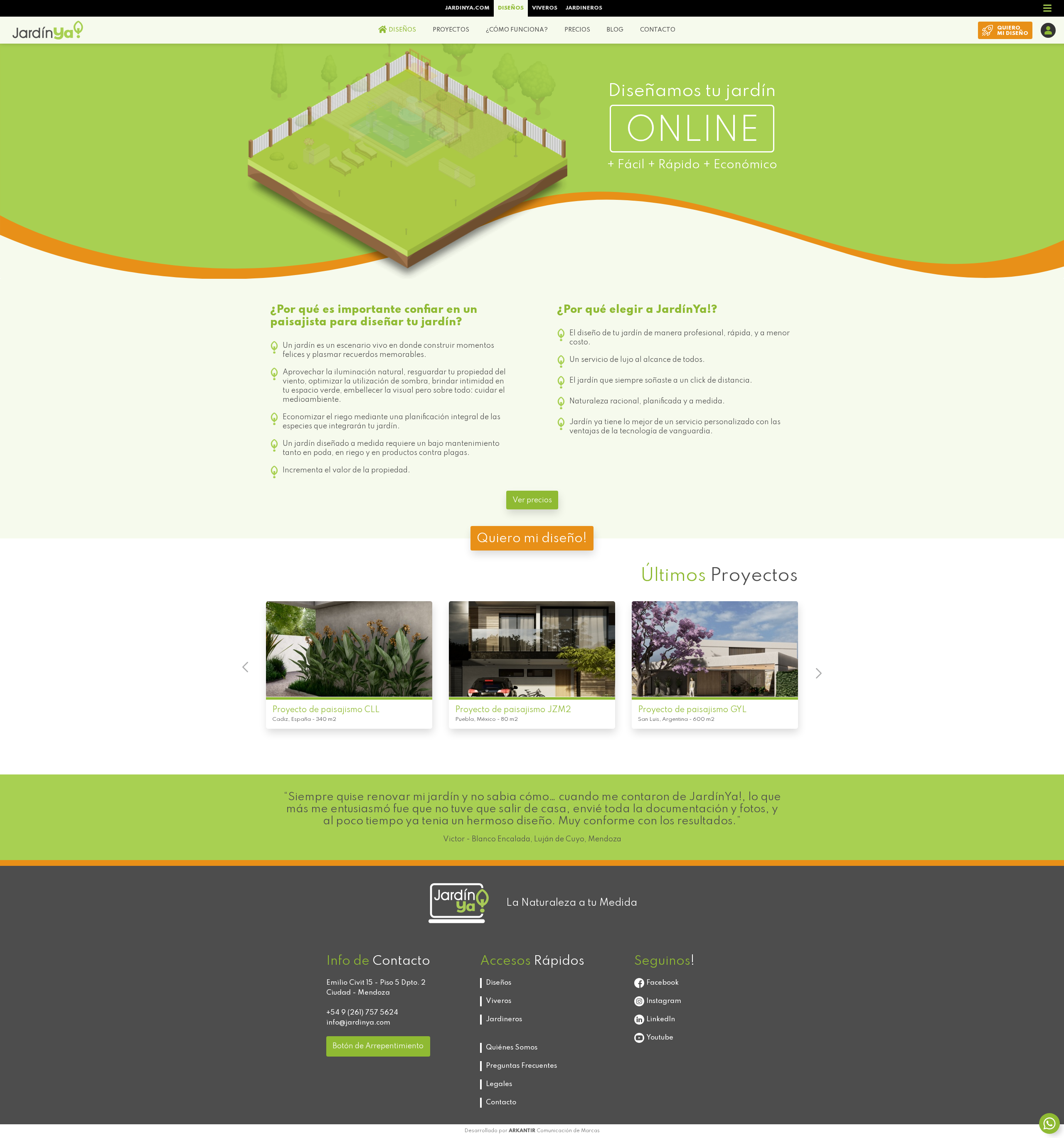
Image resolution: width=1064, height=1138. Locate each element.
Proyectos (719, 576)
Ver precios (532, 500)
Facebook (662, 982)
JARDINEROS (584, 8)
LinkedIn (660, 1019)
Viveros (498, 1001)
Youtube (659, 1037)
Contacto (501, 1102)
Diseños (498, 982)
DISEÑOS (511, 8)
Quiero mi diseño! (532, 538)
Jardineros (504, 1019)
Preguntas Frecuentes (521, 1065)
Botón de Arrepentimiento (378, 1046)
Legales (499, 1084)
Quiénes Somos (511, 1047)
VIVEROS (544, 8)
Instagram (663, 1001)
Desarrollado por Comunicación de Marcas (532, 1130)
